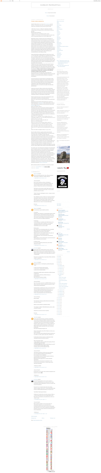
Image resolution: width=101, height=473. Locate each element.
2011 (59, 311)
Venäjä (58, 51)
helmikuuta (61, 294)
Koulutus (58, 31)
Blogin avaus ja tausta (60, 21)
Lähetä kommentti (34, 416)
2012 (59, 309)
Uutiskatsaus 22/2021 (62, 287)
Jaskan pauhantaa (50, 5)
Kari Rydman (60, 244)
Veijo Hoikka (36, 317)
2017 (59, 302)
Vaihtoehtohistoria (60, 50)
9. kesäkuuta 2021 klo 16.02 (40, 376)
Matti (60, 281)
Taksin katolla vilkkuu (61, 226)
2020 (59, 297)
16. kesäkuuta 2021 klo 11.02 (40, 413)
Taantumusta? (60, 239)
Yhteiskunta (59, 55)
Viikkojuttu (47, 15)
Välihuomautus (59, 54)
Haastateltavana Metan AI (61, 245)
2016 (59, 303)
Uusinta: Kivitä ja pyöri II (63, 280)
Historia (58, 23)
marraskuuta (61, 266)
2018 (59, 300)
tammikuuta (61, 295)
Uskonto (58, 47)
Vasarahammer (60, 218)
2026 (59, 256)
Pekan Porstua (60, 222)
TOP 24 (60, 275)
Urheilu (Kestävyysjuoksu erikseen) (62, 46)
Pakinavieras (59, 42)
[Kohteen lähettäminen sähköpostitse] (44, 166)
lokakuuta (60, 268)
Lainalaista (58, 33)
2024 (59, 259)
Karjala (58, 26)
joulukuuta (61, 265)
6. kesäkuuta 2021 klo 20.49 (40, 294)
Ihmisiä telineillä (61, 241)
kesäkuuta (60, 274)
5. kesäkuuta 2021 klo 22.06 (40, 278)
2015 (59, 305)
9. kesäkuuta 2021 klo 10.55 (40, 367)
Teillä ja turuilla (61, 248)
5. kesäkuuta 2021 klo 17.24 (40, 245)
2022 (59, 262)
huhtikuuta (61, 291)
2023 (59, 261)
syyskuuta (60, 269)
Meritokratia (59, 38)
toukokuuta (61, 289)
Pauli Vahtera (59, 203)
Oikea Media (59, 205)
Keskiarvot (58, 27)
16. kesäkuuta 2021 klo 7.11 (40, 399)
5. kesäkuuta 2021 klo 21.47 (40, 259)
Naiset (58, 41)
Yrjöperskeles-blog (61, 214)
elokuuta (60, 271)
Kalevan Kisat (59, 25)
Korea (58, 30)
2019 (59, 299)
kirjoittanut (33, 105)
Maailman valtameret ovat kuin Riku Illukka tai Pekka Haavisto (63, 212)
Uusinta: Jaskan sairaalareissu (63, 286)
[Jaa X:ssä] (47, 166)
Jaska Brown (36, 248)
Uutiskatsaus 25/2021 (62, 278)
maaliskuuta (61, 292)
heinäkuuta (61, 272)
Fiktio (58, 22)
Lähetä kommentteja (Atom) (37, 420)
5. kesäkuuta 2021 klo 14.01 (40, 178)
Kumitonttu (60, 225)
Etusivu (43, 418)
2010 (59, 313)
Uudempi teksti (33, 418)
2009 (59, 314)
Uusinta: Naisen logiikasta (63, 283)
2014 (59, 306)
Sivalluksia (58, 45)
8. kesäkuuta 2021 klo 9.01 (40, 348)
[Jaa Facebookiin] (48, 166)
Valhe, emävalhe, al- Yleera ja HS (63, 242)
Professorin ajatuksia (61, 210)
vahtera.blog (60, 233)
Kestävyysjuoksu (59, 29)
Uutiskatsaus (59, 48)
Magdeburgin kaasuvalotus (62, 219)
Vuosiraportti (59, 52)
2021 (59, 264)
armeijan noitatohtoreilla (43, 162)
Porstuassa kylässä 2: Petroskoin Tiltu (63, 223)
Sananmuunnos (59, 43)
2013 (59, 308)
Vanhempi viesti (52, 418)
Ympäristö (58, 56)
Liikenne (58, 34)
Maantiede (58, 37)
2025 (59, 258)
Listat (58, 35)
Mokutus (58, 39)
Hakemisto (46, 12)
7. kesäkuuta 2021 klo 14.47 (40, 314)
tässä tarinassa (47, 24)
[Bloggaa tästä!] (46, 166)
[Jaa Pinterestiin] (49, 166)
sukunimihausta (40, 102)
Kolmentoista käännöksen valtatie (62, 249)
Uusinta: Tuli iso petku (62, 277)
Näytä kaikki (68, 251)
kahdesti (38, 105)
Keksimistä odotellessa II (63, 284)
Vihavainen (60, 238)
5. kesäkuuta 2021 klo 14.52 (40, 205)
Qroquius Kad (36, 173)
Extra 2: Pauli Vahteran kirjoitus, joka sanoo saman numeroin (63, 66)
